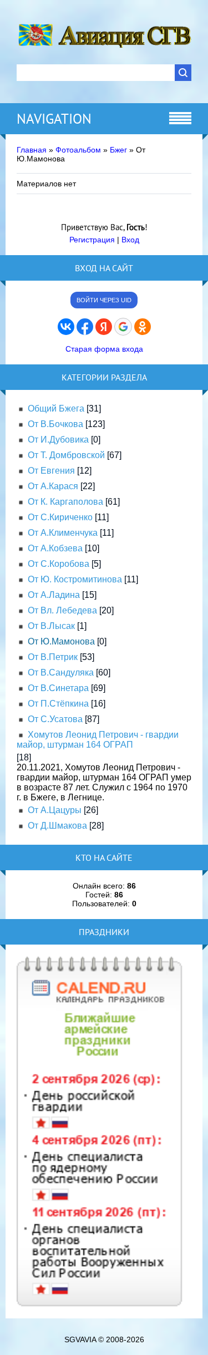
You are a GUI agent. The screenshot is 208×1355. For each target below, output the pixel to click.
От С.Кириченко (60, 517)
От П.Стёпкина (58, 703)
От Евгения (51, 470)
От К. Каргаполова (65, 501)
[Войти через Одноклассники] (142, 326)
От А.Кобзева (55, 548)
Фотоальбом (78, 149)
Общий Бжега (56, 408)
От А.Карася (53, 486)
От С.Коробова (58, 564)
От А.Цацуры (55, 810)
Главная (32, 149)
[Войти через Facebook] (85, 326)
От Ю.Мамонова (61, 641)
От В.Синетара (58, 688)
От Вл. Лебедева (62, 610)
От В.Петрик (53, 657)
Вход (130, 239)
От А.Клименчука (63, 532)
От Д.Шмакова (57, 825)
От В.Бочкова (55, 424)
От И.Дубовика (58, 439)
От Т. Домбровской (66, 455)
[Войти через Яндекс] (103, 326)
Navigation (54, 119)
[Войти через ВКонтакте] (66, 326)
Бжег (118, 149)
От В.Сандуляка (61, 672)
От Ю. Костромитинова (75, 579)
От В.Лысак (51, 626)
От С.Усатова (55, 719)
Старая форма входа (104, 348)
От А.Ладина (54, 595)
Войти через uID (104, 300)
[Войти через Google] (123, 327)
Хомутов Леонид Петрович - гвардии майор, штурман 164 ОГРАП (98, 739)
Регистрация (92, 239)
